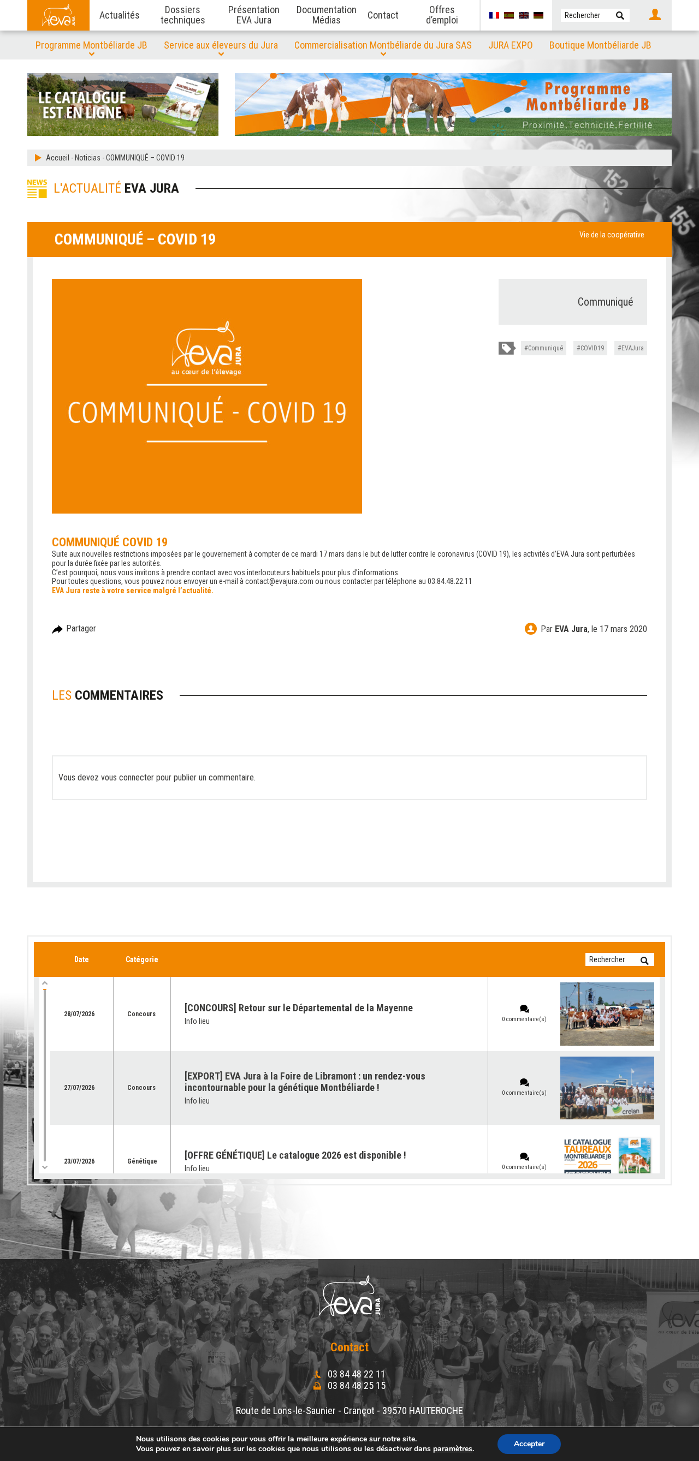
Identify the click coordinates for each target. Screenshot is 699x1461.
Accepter (529, 1444)
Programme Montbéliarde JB (91, 45)
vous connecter (127, 777)
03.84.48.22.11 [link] (450, 581)
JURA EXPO (510, 45)
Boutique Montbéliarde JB (600, 45)
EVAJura (632, 348)
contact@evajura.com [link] (279, 581)
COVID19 (592, 348)
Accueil (57, 157)
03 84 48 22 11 (355, 1374)
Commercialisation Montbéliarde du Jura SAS (383, 45)
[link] (304, 554)
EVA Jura (571, 629)
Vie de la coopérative (611, 234)
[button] (620, 15)
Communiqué (545, 348)
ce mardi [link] (304, 554)
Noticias (87, 157)
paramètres (452, 1449)
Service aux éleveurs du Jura (221, 45)
